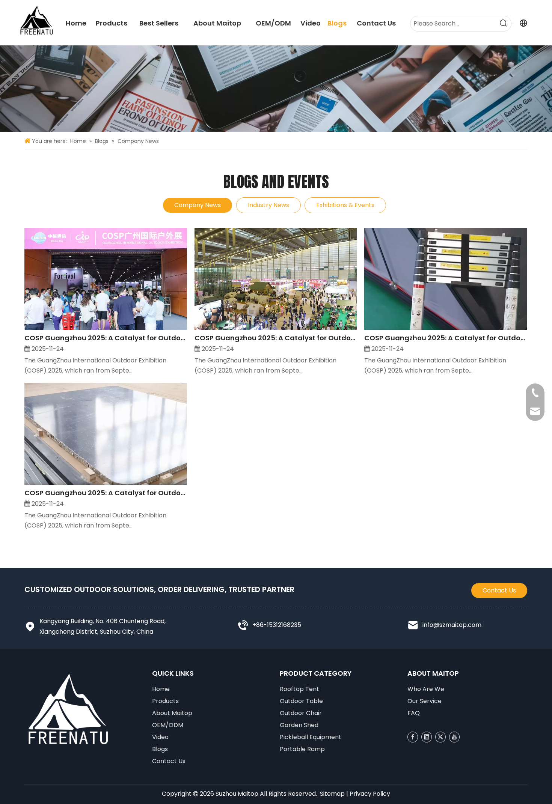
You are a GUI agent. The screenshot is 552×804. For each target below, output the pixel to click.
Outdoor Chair (301, 713)
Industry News (268, 205)
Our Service (424, 701)
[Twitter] (440, 737)
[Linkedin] (426, 737)
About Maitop (172, 713)
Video (160, 737)
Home (161, 689)
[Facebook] (412, 737)
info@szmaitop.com (451, 625)
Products (165, 701)
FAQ (413, 713)
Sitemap (332, 793)
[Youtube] (454, 737)
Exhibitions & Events (345, 205)
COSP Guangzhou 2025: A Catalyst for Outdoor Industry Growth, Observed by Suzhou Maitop (105, 338)
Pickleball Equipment (310, 737)
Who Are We (425, 689)
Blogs (160, 749)
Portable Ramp (302, 749)
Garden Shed (299, 725)
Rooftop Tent (299, 689)
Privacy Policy (370, 793)
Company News (197, 205)
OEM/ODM (167, 725)
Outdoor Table (301, 701)
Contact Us (499, 590)
